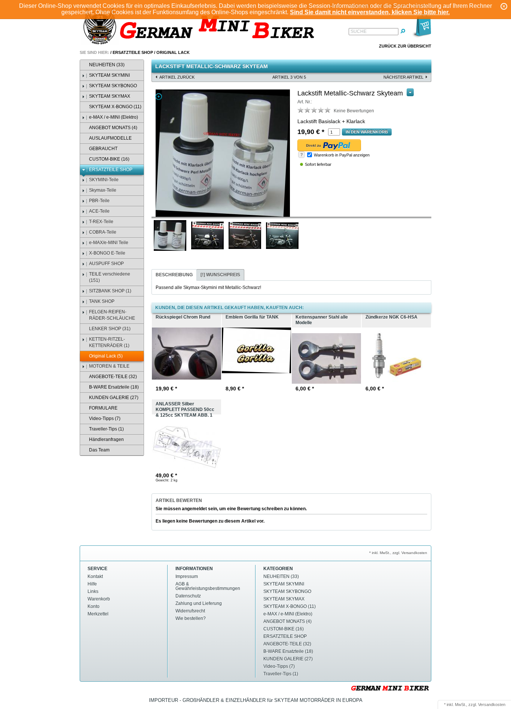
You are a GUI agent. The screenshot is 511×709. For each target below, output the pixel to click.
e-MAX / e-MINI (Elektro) (113, 117)
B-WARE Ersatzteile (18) (114, 387)
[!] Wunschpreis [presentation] (220, 274)
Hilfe (92, 584)
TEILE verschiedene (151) (109, 277)
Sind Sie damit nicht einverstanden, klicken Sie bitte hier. (370, 12)
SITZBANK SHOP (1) (110, 290)
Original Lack (173, 52)
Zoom (158, 96)
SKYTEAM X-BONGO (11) (115, 106)
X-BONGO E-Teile (107, 253)
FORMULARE (103, 408)
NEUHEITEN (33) (107, 64)
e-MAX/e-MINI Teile (108, 242)
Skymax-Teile (102, 190)
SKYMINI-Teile (104, 179)
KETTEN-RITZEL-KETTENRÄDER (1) (109, 342)
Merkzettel (98, 614)
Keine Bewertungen (354, 110)
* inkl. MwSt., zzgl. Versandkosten (398, 553)
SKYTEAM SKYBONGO (113, 85)
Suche (359, 31)
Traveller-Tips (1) (106, 429)
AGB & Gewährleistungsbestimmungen (207, 586)
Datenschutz (188, 596)
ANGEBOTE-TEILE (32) (113, 376)
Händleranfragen (106, 439)
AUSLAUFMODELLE (110, 138)
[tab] (174, 275)
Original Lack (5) (106, 356)
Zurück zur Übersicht (405, 46)
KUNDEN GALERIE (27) (113, 397)
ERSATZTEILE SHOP (133, 52)
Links (93, 591)
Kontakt (95, 576)
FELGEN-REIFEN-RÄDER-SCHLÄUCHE (112, 315)
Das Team (99, 450)
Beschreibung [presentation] (174, 274)
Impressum (186, 576)
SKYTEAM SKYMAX (109, 96)
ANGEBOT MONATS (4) (113, 127)
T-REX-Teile (101, 221)
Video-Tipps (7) (104, 418)
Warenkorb (99, 599)
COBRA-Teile (102, 232)
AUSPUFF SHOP (106, 263)
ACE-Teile (99, 211)
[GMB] (201, 26)
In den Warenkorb (367, 132)
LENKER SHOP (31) (110, 328)
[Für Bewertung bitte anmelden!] (300, 110)
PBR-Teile (99, 200)
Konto (94, 606)
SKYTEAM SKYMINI (109, 75)
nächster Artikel (403, 77)
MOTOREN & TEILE (109, 366)
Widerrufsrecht (190, 611)
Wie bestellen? (190, 618)
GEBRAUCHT (103, 148)
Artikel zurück (177, 77)
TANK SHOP (101, 301)
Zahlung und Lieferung (198, 603)
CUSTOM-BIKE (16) (109, 159)
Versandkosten (491, 704)
